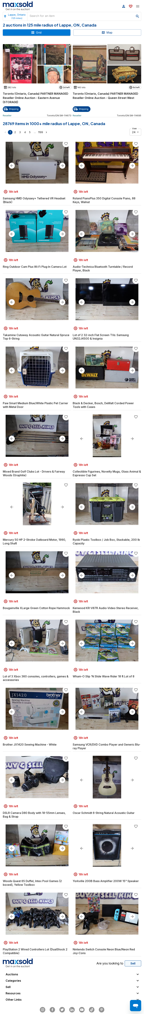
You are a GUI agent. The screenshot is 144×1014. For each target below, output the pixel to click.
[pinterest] (101, 1010)
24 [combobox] (134, 132)
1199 (40, 132)
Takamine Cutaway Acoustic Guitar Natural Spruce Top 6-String (36, 336)
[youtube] (82, 1010)
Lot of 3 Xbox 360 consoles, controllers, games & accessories (35, 678)
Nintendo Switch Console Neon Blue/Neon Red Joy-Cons (104, 951)
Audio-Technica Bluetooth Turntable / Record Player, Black (103, 268)
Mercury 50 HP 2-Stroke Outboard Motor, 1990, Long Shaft (34, 541)
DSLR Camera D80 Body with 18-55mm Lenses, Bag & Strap (34, 814)
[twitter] (62, 1010)
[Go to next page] (46, 132)
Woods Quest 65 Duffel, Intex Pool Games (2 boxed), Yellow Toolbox (32, 882)
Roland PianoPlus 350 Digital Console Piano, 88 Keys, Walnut (104, 200)
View (134, 128)
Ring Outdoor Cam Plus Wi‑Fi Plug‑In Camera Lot (35, 266)
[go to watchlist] (130, 6)
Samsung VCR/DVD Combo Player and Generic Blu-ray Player (106, 746)
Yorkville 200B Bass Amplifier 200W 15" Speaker (106, 881)
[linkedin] (72, 1010)
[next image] (62, 166)
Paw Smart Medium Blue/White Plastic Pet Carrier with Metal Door (35, 405)
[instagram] (42, 1010)
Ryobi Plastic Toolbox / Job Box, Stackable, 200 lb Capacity (106, 541)
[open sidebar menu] (137, 6)
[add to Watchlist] (66, 143)
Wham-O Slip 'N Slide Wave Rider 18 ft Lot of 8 (103, 676)
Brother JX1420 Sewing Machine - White (30, 744)
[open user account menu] (123, 6)
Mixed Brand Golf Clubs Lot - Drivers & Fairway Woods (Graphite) (34, 473)
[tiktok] (91, 1010)
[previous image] (12, 166)
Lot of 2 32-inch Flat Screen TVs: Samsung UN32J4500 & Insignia (101, 336)
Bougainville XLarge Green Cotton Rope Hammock (36, 608)
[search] (137, 16)
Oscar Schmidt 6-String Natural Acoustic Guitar (104, 813)
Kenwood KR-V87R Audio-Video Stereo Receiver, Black (106, 609)
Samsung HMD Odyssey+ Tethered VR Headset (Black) (34, 200)
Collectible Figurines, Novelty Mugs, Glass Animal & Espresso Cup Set (107, 473)
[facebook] (52, 1010)
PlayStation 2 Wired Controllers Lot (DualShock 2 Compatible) (35, 951)
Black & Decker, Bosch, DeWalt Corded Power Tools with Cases (103, 405)
